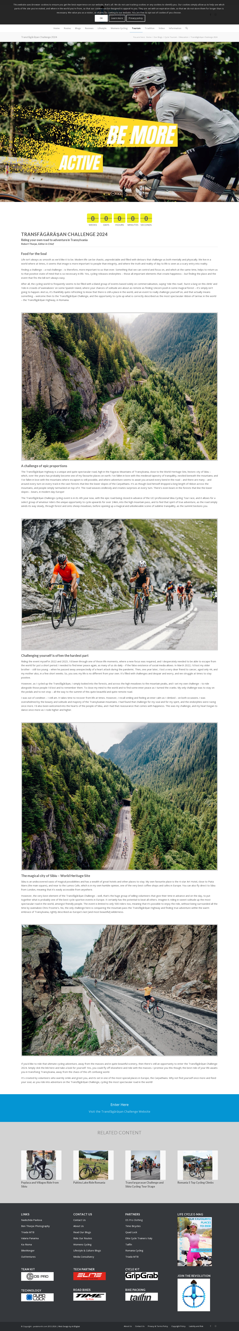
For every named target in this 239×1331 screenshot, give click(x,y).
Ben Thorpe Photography (35, 1226)
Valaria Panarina (30, 1238)
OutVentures (28, 1256)
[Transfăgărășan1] (119, 386)
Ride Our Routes (82, 1238)
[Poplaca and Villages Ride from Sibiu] (41, 1165)
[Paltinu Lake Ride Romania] (93, 1165)
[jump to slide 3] (122, 194)
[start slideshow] (113, 193)
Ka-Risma (27, 1244)
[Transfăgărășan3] (119, 990)
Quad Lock (131, 1232)
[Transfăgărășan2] (119, 796)
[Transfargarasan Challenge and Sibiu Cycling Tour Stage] (145, 1165)
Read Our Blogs (82, 1232)
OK (101, 18)
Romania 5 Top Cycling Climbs (196, 1182)
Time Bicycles (133, 1226)
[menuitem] (56, 28)
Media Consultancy (83, 1256)
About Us (78, 1226)
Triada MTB (27, 1232)
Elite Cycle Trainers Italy (138, 1238)
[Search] (185, 28)
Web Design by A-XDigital (69, 1326)
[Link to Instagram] (215, 1326)
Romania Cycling (134, 1250)
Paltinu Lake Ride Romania (89, 1182)
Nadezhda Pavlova (31, 1220)
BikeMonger (28, 1250)
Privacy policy (136, 18)
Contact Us (79, 1220)
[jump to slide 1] (117, 194)
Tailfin (128, 1244)
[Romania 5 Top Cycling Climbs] (198, 1165)
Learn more (117, 18)
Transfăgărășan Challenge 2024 (39, 36)
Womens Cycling (82, 1244)
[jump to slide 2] (119, 194)
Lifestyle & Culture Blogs (87, 1250)
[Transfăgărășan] (119, 584)
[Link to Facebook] (210, 1326)
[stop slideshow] (126, 193)
